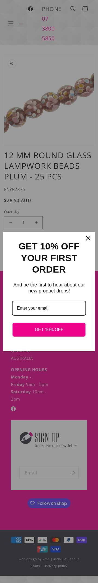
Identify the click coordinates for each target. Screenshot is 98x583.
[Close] (88, 238)
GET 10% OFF (49, 329)
